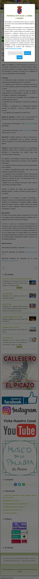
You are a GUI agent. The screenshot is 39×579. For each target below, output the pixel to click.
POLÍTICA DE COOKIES (15, 48)
